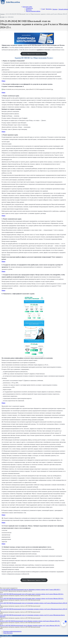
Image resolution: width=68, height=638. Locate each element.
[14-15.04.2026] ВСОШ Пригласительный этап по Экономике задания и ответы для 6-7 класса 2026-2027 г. (30, 589)
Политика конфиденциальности (12, 631)
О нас (43, 9)
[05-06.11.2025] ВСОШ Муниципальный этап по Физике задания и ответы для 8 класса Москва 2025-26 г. (30, 621)
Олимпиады (29, 8)
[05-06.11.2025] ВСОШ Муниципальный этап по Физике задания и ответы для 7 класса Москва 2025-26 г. (30, 625)
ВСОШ (2, 17)
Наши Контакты (8, 633)
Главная (2, 14)
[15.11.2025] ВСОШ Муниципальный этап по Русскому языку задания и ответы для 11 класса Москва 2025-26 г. (32, 594)
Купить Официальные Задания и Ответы (34, 53)
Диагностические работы (33, 11)
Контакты (48, 9)
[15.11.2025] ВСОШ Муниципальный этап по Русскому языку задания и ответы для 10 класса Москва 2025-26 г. (32, 598)
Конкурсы (29, 9)
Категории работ (27, 6)
